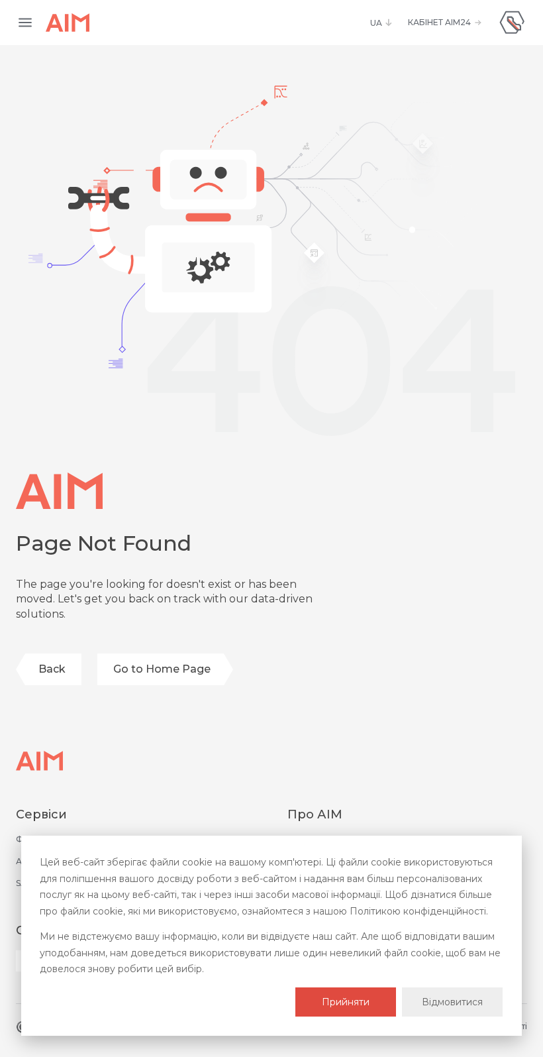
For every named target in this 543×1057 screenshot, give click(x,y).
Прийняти (346, 1002)
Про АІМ (314, 814)
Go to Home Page (162, 669)
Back (52, 669)
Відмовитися (452, 1002)
